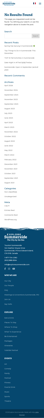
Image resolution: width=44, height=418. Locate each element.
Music (6, 392)
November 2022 (11, 132)
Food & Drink (9, 387)
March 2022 (9, 155)
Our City (7, 281)
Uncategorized (10, 196)
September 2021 (11, 178)
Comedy (7, 369)
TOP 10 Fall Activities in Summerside (19, 58)
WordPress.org (10, 220)
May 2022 (8, 150)
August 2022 (9, 141)
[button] (34, 3)
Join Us (7, 299)
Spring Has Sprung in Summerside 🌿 (19, 46)
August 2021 (9, 183)
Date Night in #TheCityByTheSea (18, 63)
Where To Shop (10, 327)
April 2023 (8, 123)
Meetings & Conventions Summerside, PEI (21, 295)
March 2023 (9, 127)
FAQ (6, 290)
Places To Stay (10, 322)
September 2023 (11, 104)
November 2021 (10, 169)
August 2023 (9, 109)
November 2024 (11, 90)
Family (7, 373)
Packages (8, 341)
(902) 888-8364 (10, 260)
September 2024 (11, 95)
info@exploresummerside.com (16, 265)
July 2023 (8, 113)
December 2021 (10, 164)
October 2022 (10, 136)
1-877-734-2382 (10, 258)
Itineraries (8, 346)
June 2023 (8, 118)
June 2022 (8, 146)
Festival (7, 378)
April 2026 (8, 86)
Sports (7, 396)
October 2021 (9, 174)
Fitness (7, 383)
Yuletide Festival (11, 350)
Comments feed (10, 215)
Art (5, 364)
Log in (6, 206)
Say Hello (8, 304)
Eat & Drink (9, 318)
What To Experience (12, 332)
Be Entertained (10, 336)
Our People (9, 285)
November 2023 (11, 99)
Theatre (7, 401)
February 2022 (10, 160)
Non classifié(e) (10, 192)
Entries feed (9, 210)
